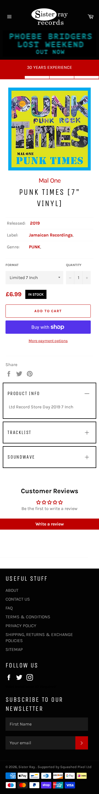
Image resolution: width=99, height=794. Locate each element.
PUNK (34, 246)
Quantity (73, 265)
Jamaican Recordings (51, 235)
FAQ (9, 608)
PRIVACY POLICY (21, 625)
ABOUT (12, 590)
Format (12, 265)
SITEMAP (14, 649)
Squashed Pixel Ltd (76, 767)
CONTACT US (18, 599)
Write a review (49, 524)
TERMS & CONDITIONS (28, 616)
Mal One (49, 180)
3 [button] (62, 77)
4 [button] (86, 77)
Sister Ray (26, 767)
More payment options (48, 340)
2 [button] (37, 77)
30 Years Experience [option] (49, 67)
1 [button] (12, 77)
